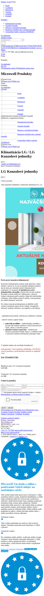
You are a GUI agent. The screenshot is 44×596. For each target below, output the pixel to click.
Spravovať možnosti (8, 549)
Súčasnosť (10, 414)
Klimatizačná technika (13, 24)
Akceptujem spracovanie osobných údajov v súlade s (21, 393)
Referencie (9, 10)
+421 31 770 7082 (7, 430)
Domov (3, 2)
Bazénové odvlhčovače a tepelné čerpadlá (20, 30)
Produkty (4, 20)
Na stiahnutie (5, 36)
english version (6, 38)
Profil (7, 6)
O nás (9, 2)
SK (2, 66)
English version (26, 412)
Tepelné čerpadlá (11, 26)
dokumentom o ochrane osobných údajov (15, 394)
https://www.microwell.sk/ (10, 432)
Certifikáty (9, 8)
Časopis (8, 12)
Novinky (17, 412)
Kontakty (26, 414)
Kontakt (8, 16)
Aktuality (8, 14)
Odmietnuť (20, 549)
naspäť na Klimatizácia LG (11, 164)
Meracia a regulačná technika (15, 28)
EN (5, 66)
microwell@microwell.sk (23, 430)
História (4, 414)
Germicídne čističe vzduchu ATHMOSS (19, 32)
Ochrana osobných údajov (10, 418)
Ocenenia (4, 412)
